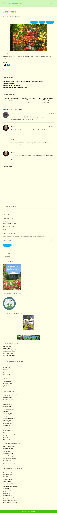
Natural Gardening (7, 425)
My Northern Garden (7, 423)
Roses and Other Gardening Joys (10, 434)
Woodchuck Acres (7, 439)
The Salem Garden (7, 372)
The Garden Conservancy (8, 497)
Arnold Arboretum (7, 346)
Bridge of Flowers (6, 348)
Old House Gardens (7, 490)
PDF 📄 (42, 22)
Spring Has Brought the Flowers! (10, 229)
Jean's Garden (6, 365)
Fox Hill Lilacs (6, 478)
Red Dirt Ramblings (7, 430)
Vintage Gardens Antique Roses (10, 463)
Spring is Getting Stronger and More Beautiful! (13, 221)
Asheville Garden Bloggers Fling (9, 394)
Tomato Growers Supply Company (10, 500)
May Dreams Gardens (7, 420)
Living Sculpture (9, 83)
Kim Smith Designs (7, 367)
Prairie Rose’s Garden (7, 428)
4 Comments (17, 16)
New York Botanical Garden (9, 351)
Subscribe (7, 245)
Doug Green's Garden (7, 364)
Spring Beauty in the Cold (8, 226)
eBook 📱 (50, 22)
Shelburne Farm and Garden (9, 462)
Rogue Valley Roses (7, 460)
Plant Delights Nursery (8, 491)
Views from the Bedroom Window (28, 99)
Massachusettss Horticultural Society (11, 485)
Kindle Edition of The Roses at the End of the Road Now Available (23, 81)
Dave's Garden (6, 401)
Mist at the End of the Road (12, 85)
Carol (12, 113)
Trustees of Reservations (8, 357)
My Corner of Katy (7, 422)
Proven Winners (6, 493)
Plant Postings (6, 427)
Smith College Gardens (8, 353)
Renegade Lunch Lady (8, 383)
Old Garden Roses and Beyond (9, 457)
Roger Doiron (6, 385)
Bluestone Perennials (7, 472)
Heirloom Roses (6, 451)
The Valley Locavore (7, 387)
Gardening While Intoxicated (9, 415)
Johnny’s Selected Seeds (8, 483)
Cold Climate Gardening (8, 399)
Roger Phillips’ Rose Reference (9, 458)
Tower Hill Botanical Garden (9, 355)
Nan (12, 139)
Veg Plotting (5, 437)
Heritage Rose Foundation (8, 453)
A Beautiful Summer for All (8, 218)
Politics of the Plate (7, 381)
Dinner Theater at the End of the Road (15, 87)
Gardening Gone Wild (7, 413)
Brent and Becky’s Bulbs (8, 474)
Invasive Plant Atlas (7, 481)
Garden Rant (5, 411)
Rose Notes (5, 432)
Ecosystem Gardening (7, 404)
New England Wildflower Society (10, 486)
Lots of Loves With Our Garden (9, 223)
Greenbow (5, 416)
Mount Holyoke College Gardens (10, 350)
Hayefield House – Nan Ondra (9, 418)
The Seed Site (6, 498)
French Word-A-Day (7, 408)
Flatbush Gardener (7, 406)
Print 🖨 (34, 22)
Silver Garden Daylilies (7, 495)
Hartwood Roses (6, 450)
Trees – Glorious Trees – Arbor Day (46, 99)
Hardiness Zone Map (7, 479)
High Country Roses (7, 455)
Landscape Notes (6, 369)
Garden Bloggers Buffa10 (8, 409)
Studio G (5, 435)
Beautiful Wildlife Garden (8, 395)
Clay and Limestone (7, 397)
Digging (4, 402)
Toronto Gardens (6, 374)
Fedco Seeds (5, 476)
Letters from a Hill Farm (8, 371)
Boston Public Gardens (11, 98)
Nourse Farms (6, 488)
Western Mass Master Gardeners (10, 502)
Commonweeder (13, 3)
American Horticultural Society (9, 471)
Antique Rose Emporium (8, 446)
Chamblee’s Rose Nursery (8, 448)
